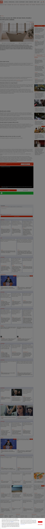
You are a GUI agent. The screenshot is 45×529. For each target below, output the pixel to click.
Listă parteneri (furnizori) (22, 524)
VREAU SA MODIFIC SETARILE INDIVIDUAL (40, 524)
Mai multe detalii (11, 521)
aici (3, 525)
